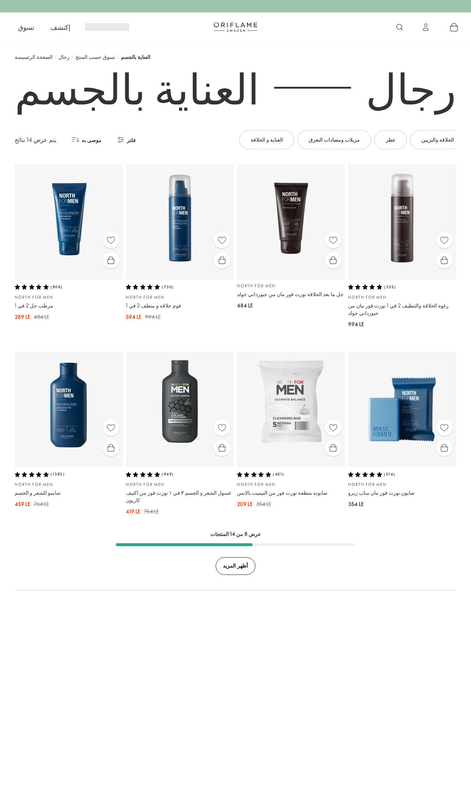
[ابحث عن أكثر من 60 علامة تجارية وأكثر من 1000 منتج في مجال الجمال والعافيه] (399, 27)
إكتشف (60, 27)
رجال (64, 56)
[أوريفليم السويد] (235, 26)
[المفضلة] (111, 240)
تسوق (26, 27)
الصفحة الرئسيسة (34, 56)
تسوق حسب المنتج (95, 56)
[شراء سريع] (111, 260)
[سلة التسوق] (454, 27)
